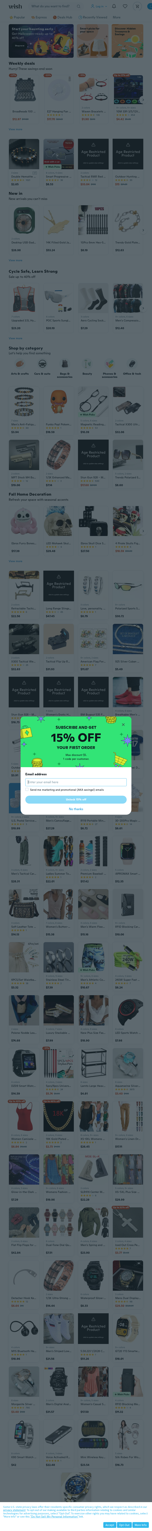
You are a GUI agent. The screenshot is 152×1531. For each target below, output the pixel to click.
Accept (109, 1525)
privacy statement (14, 1510)
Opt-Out (124, 1525)
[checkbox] (26, 789)
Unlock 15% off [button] (76, 799)
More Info (141, 1525)
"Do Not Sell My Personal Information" (54, 1516)
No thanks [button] (76, 809)
